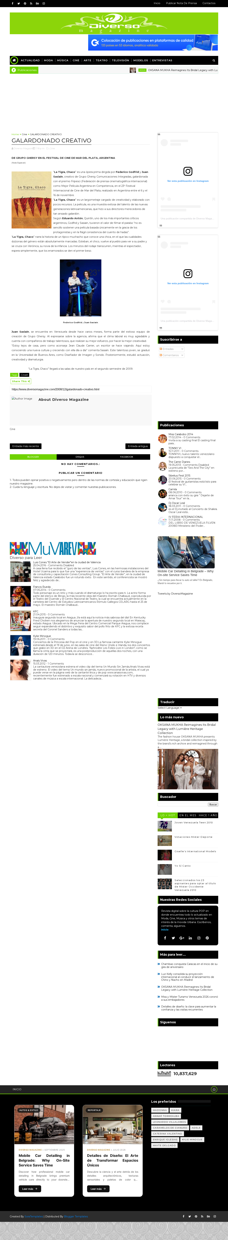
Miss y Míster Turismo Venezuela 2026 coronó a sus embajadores (189, 998)
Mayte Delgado (164, 1145)
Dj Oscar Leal (177, 503)
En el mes (187, 815)
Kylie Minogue (42, 636)
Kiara (175, 1110)
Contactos (209, 3)
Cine (76, 60)
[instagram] (43, 3)
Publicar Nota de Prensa (181, 3)
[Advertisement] (114, 100)
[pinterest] (25, 3)
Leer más (27, 1188)
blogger (33, 456)
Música (62, 60)
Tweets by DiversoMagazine (175, 593)
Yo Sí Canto (183, 865)
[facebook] (12, 3)
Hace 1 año (208, 815)
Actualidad (30, 60)
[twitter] (18, 3)
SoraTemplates (34, 1216)
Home (15, 134)
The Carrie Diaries (179, 461)
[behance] (37, 3)
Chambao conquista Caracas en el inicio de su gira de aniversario (189, 965)
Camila (173, 489)
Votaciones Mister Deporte (194, 836)
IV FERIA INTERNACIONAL (186, 517)
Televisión (120, 60)
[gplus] (182, 938)
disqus (80, 456)
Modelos (140, 60)
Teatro (102, 60)
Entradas (167, 349)
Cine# (24, 374)
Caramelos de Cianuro (170, 1127)
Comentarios (170, 355)
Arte (87, 60)
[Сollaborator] (153, 42)
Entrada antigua (138, 446)
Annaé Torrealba (166, 1116)
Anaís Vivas (40, 660)
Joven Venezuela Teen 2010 (194, 822)
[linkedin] (190, 938)
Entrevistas (162, 60)
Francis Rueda (42, 586)
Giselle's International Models (195, 851)
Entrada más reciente (25, 446)
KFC (35, 611)
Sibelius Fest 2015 (179, 475)
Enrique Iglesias (165, 1139)
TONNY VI (175, 448)
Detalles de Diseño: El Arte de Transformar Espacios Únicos (112, 1160)
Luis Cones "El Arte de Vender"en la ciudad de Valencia (67, 562)
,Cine (52, 148)
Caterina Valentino (167, 1133)
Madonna (160, 1110)
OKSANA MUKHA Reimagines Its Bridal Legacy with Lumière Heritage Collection (187, 729)
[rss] (31, 3)
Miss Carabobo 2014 (181, 434)
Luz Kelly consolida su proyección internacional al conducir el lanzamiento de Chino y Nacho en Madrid (187, 977)
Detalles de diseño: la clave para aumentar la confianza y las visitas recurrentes (188, 1008)
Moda (48, 60)
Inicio (157, 3)
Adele (196, 1127)
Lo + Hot (167, 815)
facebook (126, 456)
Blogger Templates (76, 1216)
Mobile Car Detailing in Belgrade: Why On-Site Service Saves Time (44, 1160)
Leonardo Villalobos (169, 1122)
